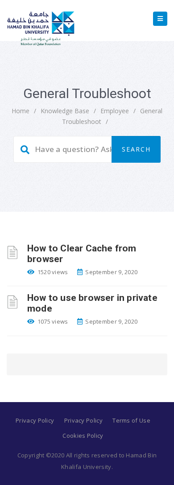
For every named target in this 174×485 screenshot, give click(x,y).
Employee (114, 111)
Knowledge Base (65, 111)
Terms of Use (131, 420)
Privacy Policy (35, 420)
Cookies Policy (82, 436)
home (20, 111)
